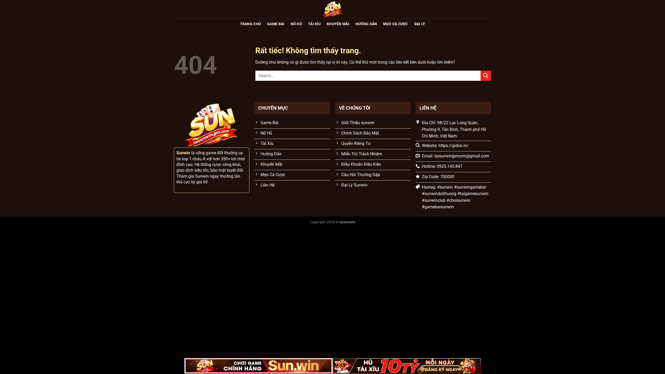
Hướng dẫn (366, 24)
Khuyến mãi (338, 24)
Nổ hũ (296, 24)
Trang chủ (250, 24)
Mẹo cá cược (395, 24)
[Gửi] (486, 76)
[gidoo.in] (332, 9)
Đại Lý (419, 24)
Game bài (275, 24)
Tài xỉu (314, 24)
